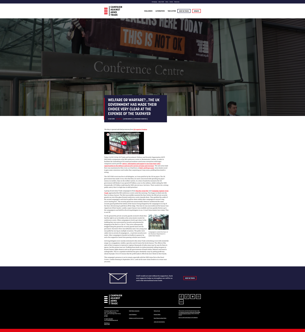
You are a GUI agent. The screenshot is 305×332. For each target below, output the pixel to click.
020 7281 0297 (109, 319)
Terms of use (157, 311)
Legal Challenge (133, 314)
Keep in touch (184, 11)
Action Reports (128, 119)
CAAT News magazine (134, 311)
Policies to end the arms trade (136, 318)
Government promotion (140, 119)
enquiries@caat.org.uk (112, 320)
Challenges (148, 11)
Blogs (119, 119)
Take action (172, 11)
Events (171, 2)
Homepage (154, 2)
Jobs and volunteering (159, 322)
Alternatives (160, 11)
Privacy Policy (157, 314)
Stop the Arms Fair (142, 191)
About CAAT (161, 2)
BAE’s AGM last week (146, 168)
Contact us (107, 323)
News (167, 2)
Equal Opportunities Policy (160, 318)
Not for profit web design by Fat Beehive (188, 317)
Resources (176, 2)
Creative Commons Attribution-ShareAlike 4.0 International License (189, 313)
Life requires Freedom (140, 129)
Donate (196, 11)
